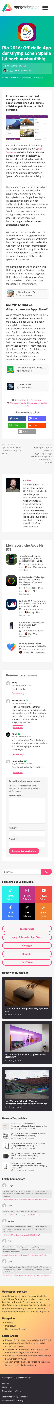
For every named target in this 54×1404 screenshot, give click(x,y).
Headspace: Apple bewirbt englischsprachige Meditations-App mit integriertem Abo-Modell (41, 455)
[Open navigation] (45, 7)
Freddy (31, 612)
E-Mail (13, 839)
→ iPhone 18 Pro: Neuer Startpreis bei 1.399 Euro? (21, 1215)
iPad (24, 400)
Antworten (17, 694)
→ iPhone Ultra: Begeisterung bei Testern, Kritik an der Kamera (25, 1275)
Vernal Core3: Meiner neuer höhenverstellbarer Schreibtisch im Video (29, 1125)
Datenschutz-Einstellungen (13, 1400)
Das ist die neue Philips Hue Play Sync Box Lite (26, 1009)
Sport (36, 403)
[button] (17, 418)
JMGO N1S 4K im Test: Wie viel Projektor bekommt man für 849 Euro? (28, 1135)
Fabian (10, 71)
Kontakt (27, 954)
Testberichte (27, 928)
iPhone (18, 400)
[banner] (21, 8)
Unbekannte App (27, 292)
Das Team (27, 962)
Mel (30, 567)
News (40, 400)
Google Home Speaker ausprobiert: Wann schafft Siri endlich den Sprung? (29, 1154)
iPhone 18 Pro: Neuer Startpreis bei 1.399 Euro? (28, 1340)
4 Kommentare (24, 70)
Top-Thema (32, 400)
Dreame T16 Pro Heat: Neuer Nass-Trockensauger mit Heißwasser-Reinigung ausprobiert (29, 1165)
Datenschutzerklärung (16, 1329)
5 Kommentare (29, 613)
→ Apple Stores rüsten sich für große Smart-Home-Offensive (24, 1199)
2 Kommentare (28, 635)
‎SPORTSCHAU (25, 384)
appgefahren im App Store (27, 937)
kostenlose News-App (19, 1311)
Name (13, 828)
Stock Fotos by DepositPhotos (15, 1396)
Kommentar (16, 795)
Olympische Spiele (18, 403)
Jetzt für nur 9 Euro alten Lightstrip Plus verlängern (25, 1055)
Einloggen (27, 945)
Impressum (10, 1326)
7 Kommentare (28, 592)
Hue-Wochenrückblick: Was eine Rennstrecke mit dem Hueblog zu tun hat (26, 1102)
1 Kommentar (39, 652)
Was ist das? (38, 77)
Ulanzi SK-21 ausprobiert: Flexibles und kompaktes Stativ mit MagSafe (28, 1144)
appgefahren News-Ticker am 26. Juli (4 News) (12, 450)
